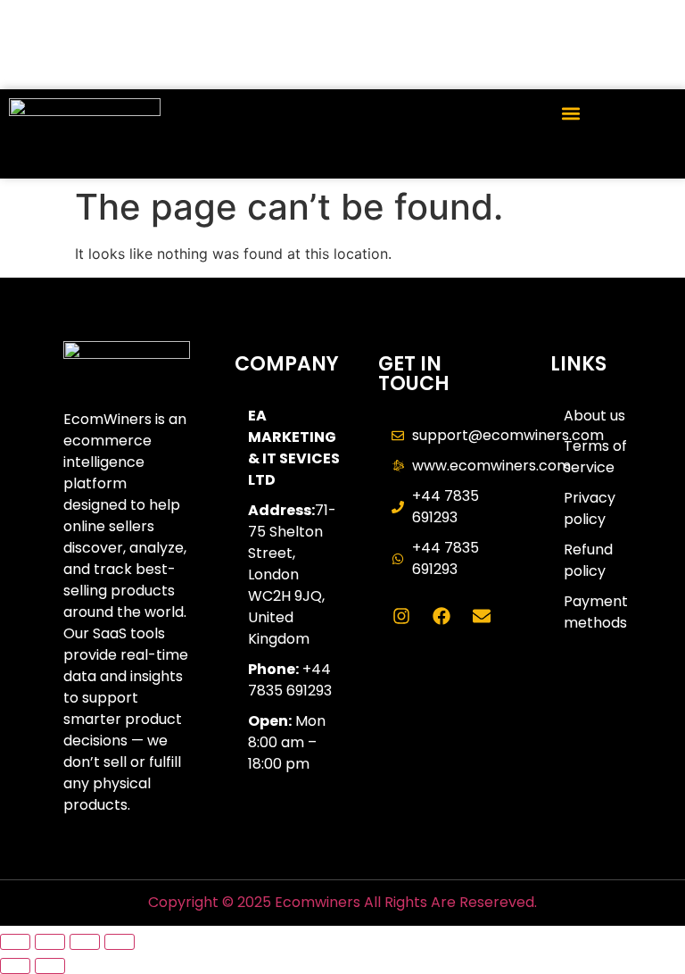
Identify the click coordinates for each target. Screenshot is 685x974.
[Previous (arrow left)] (15, 966)
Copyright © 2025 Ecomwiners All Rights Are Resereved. (342, 902)
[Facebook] (441, 616)
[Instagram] (401, 616)
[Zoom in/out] (15, 942)
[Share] (85, 942)
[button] (570, 113)
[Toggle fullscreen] (50, 942)
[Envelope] (481, 616)
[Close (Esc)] (119, 942)
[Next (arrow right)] (50, 966)
